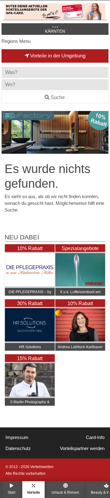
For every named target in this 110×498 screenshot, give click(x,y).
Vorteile (33, 492)
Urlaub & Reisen (65, 492)
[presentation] (7, 132)
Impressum (17, 437)
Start (11, 492)
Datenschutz (18, 448)
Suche (58, 97)
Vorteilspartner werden (82, 448)
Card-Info (95, 437)
